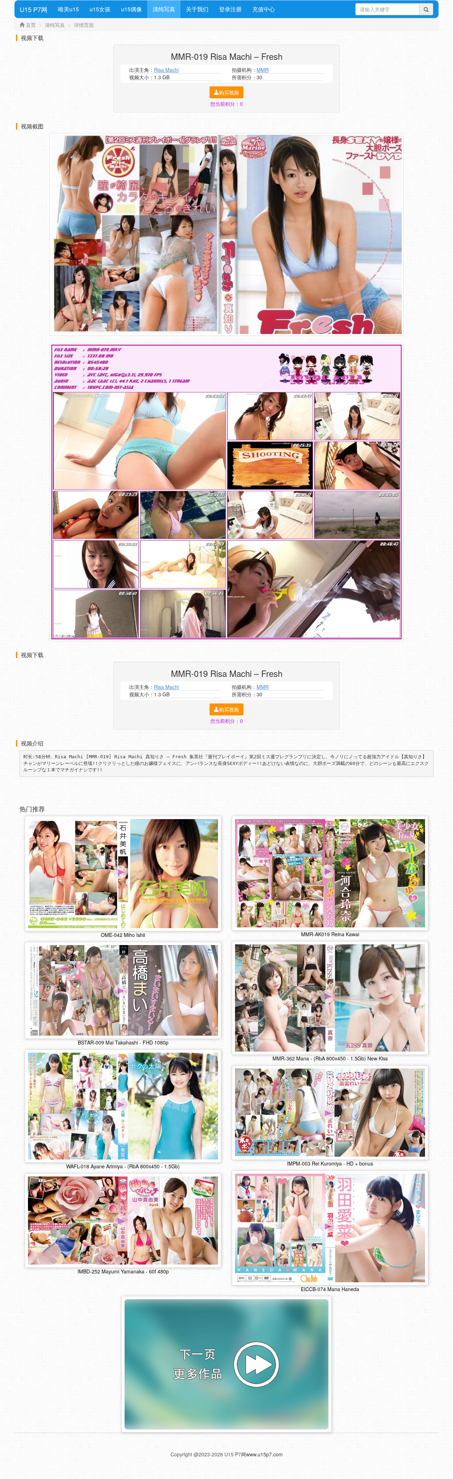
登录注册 (230, 9)
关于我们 (197, 9)
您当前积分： (226, 103)
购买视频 (229, 92)
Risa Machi (166, 69)
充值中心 (263, 9)
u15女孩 (100, 9)
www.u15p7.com (264, 1454)
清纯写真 (164, 9)
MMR (263, 69)
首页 (31, 24)
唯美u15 (68, 9)
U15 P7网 (33, 9)
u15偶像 (131, 9)
